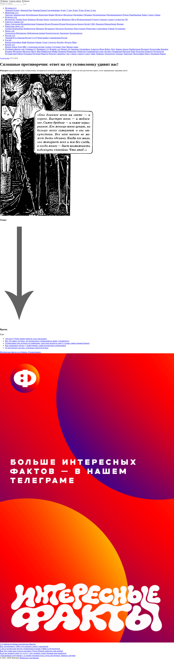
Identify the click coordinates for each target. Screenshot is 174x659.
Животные (11, 13)
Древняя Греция (39, 10)
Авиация (75, 49)
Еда (8, 40)
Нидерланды (71, 24)
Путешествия (11, 54)
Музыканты (50, 29)
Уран (63, 47)
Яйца (74, 42)
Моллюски (68, 15)
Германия (40, 24)
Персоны (126, 51)
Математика (21, 33)
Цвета (147, 54)
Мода (73, 19)
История (11, 8)
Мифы (55, 51)
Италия (62, 24)
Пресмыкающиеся (114, 15)
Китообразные (32, 15)
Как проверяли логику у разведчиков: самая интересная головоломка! (35, 345)
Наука (9, 31)
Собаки (157, 15)
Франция (100, 24)
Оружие (107, 51)
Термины (100, 54)
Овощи (38, 42)
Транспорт (128, 54)
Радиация (28, 54)
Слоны (150, 15)
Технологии (109, 54)
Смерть (73, 54)
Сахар (44, 42)
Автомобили (84, 49)
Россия (10, 35)
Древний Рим (26, 10)
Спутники (56, 47)
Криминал (43, 49)
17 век (69, 10)
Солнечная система (36, 47)
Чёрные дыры (72, 47)
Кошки (52, 15)
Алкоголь (95, 49)
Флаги (8, 24)
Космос (10, 45)
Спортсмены (101, 29)
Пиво (133, 51)
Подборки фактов (15, 49)
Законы (119, 49)
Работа (20, 54)
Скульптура (119, 19)
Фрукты (68, 42)
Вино (101, 49)
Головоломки (4, 58)
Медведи (59, 15)
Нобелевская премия (36, 33)
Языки (163, 54)
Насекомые (78, 15)
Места (33, 51)
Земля (14, 47)
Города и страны (14, 22)
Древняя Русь (11, 38)
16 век (63, 10)
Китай (87, 24)
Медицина (17, 51)
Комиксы (32, 19)
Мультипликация (84, 19)
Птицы (126, 15)
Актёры (8, 29)
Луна (19, 47)
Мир (39, 51)
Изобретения (134, 49)
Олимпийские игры (95, 51)
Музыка (39, 19)
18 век (75, 10)
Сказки (111, 19)
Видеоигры (10, 19)
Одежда (95, 19)
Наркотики (71, 51)
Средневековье (53, 10)
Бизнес (65, 49)
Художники (120, 29)
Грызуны (9, 15)
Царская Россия (24, 38)
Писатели (59, 29)
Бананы (8, 42)
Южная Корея (110, 24)
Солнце (48, 47)
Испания (55, 24)
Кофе (24, 42)
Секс (68, 54)
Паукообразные (99, 15)
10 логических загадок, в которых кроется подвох (26, 348)
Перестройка (43, 38)
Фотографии (138, 54)
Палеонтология (52, 33)
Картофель (17, 42)
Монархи (40, 29)
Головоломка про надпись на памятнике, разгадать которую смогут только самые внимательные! (47, 343)
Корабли (164, 49)
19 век (81, 10)
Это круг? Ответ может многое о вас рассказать (26, 339)
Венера (8, 47)
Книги (46, 19)
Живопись (66, 19)
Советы (80, 54)
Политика (140, 51)
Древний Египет (12, 10)
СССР (34, 38)
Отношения (117, 51)
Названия (62, 51)
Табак (92, 54)
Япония (120, 24)
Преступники (80, 29)
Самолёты (60, 54)
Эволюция (64, 33)
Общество (81, 51)
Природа (149, 51)
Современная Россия (58, 38)
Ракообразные (135, 15)
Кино (25, 19)
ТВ (126, 19)
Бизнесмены (17, 29)
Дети (113, 49)
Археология (10, 33)
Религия (52, 54)
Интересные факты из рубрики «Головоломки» (20, 352)
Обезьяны (87, 15)
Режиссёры (91, 29)
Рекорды (44, 54)
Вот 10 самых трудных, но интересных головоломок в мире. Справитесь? (37, 341)
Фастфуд (60, 42)
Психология (158, 51)
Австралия (15, 24)
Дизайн (19, 19)
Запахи (126, 49)
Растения (36, 54)
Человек (55, 49)
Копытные (43, 15)
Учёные (111, 29)
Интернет (145, 49)
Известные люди (14, 26)
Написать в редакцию (29, 658)
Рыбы (144, 15)
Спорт (87, 54)
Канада (81, 24)
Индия (47, 24)
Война (107, 49)
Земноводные (19, 15)
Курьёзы (8, 51)
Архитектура (55, 19)
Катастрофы (155, 49)
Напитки (31, 42)
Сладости (52, 42)
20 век (87, 10)
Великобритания (28, 24)
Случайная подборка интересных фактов (18, 644)
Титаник (119, 54)
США (92, 24)
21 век (93, 10)
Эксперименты (75, 33)
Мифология (46, 51)
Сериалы (103, 19)
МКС (24, 47)
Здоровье (30, 49)
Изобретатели (30, 29)
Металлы (26, 51)
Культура (11, 17)
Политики (68, 29)
